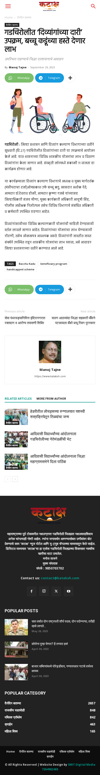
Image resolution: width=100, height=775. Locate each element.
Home (9, 17)
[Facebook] (31, 591)
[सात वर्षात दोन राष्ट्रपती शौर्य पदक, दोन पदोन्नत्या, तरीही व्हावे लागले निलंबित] (16, 627)
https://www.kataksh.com (50, 376)
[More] (70, 78)
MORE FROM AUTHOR (51, 398)
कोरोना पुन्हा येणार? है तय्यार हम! (50, 644)
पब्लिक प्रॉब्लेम (67, 751)
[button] (7, 6)
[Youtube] (68, 591)
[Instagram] (44, 591)
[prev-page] (7, 479)
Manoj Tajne (18, 67)
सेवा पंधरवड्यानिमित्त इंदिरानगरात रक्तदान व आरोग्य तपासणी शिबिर (25, 320)
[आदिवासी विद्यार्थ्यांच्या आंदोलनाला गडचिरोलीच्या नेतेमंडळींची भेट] (16, 439)
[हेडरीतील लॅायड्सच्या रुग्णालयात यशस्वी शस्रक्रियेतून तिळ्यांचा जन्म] (16, 417)
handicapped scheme (20, 269)
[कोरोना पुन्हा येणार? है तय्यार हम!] (16, 649)
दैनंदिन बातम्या (24, 17)
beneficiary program (53, 263)
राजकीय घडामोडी (46, 751)
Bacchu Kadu (27, 263)
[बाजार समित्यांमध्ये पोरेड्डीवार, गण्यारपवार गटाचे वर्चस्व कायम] (16, 672)
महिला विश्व (84, 751)
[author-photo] (50, 363)
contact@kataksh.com (60, 578)
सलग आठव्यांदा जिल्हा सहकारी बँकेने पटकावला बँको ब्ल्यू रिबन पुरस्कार (73, 320)
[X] (56, 591)
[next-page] (15, 479)
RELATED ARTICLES (18, 398)
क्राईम (50, 756)
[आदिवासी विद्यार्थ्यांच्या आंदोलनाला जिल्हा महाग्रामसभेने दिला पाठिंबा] (16, 462)
